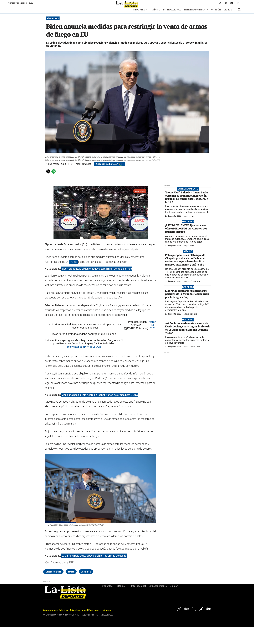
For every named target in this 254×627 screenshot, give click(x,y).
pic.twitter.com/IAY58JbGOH (84, 346)
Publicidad (64, 610)
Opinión (216, 9)
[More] (147, 10)
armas (71, 572)
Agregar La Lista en (107, 164)
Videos (228, 9)
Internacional (172, 9)
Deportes (139, 9)
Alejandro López (190, 314)
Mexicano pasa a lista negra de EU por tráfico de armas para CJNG (99, 394)
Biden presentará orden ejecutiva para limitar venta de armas (96, 268)
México (156, 9)
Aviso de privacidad (79, 610)
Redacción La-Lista (192, 281)
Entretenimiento (194, 9)
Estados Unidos (53, 572)
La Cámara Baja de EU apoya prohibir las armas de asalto (93, 555)
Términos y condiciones (100, 610)
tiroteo (73, 261)
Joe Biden (86, 572)
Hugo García (189, 246)
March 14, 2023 (152, 325)
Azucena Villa (189, 216)
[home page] (127, 4)
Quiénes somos (50, 610)
